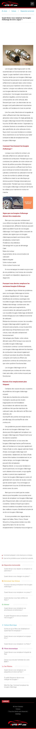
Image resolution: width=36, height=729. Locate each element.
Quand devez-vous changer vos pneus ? (17, 576)
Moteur (6, 604)
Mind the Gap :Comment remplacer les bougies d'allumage (16, 686)
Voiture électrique (10, 625)
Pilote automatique (11, 648)
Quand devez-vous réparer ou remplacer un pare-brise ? (18, 570)
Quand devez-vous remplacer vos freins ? (17, 644)
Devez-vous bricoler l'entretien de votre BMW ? (16, 661)
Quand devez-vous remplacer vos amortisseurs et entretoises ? (15, 609)
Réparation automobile (27, 11)
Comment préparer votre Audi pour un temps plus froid (19, 555)
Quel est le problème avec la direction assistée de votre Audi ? (19, 558)
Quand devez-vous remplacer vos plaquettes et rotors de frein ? (15, 671)
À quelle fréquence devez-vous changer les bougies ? (14, 678)
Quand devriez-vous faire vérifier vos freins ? (16, 599)
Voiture (13, 11)
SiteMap (18, 714)
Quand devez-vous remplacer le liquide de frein (17, 653)
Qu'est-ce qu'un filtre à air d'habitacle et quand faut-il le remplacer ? (16, 630)
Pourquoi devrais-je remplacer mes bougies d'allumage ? (18, 585)
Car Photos (8, 666)
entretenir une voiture (12, 581)
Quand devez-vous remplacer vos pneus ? (17, 592)
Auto (5, 11)
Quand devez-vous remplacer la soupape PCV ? (17, 637)
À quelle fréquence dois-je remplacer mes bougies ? (16, 617)
